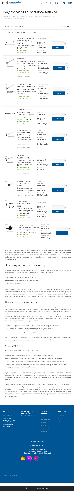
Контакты (61, 419)
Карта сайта (44, 432)
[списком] (65, 26)
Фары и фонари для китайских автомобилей (27, 413)
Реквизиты (61, 415)
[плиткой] (62, 26)
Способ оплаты (45, 420)
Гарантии (43, 425)
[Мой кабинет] (50, 3)
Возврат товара (45, 428)
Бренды (60, 421)
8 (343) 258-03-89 (37, 441)
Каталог (6, 411)
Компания (62, 411)
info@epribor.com (38, 445)
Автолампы (7, 415)
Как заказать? (44, 417)
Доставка (43, 422)
